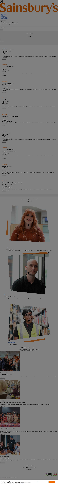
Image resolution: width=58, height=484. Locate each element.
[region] (29, 482)
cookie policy (22, 483)
